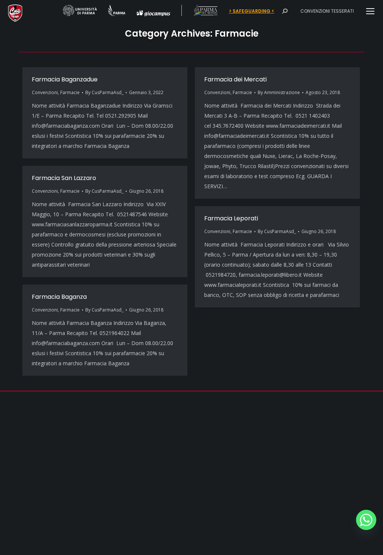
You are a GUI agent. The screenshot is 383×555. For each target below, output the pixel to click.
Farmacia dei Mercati (235, 79)
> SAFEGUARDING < (251, 11)
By (104, 92)
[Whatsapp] (366, 520)
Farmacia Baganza (59, 296)
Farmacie (70, 92)
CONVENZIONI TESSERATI (327, 11)
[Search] (284, 11)
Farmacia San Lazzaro (64, 178)
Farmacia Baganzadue (65, 79)
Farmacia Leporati (231, 218)
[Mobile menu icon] (370, 11)
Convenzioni (45, 92)
